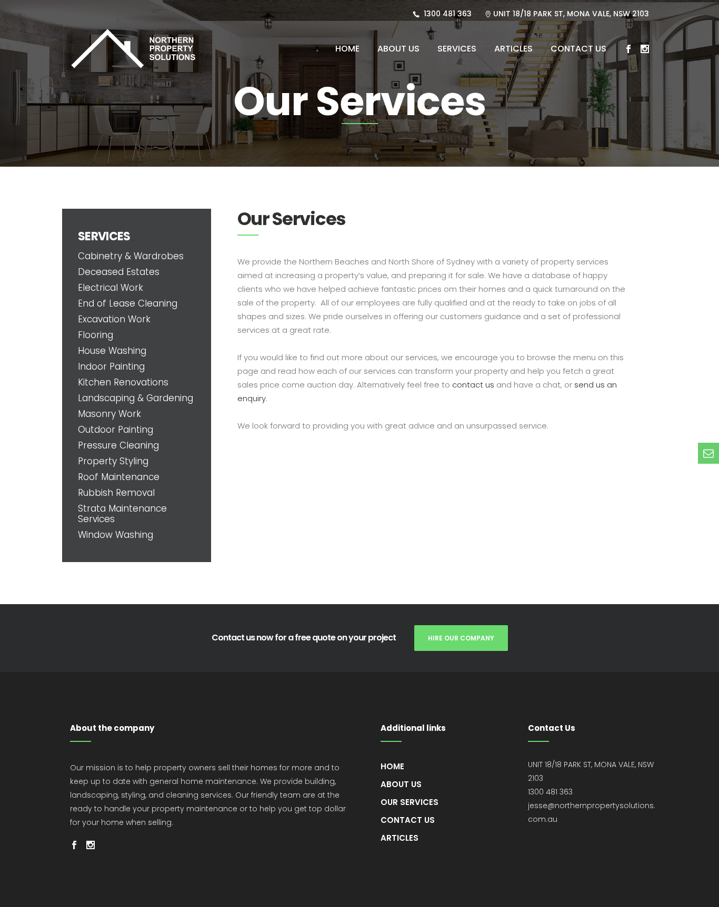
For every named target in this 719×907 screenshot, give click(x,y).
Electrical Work (110, 287)
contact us (473, 384)
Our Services (409, 802)
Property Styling (113, 461)
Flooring (95, 335)
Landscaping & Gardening (135, 398)
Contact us (408, 820)
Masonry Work (109, 413)
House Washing (112, 350)
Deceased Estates (118, 272)
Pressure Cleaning (118, 445)
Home (392, 766)
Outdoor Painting (115, 429)
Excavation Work (114, 319)
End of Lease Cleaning (127, 303)
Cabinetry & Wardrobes (131, 256)
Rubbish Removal (116, 492)
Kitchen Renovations (123, 382)
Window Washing (115, 534)
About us (401, 784)
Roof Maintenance (118, 477)
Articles (399, 837)
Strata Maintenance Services (122, 513)
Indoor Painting (111, 366)
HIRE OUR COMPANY (461, 638)
